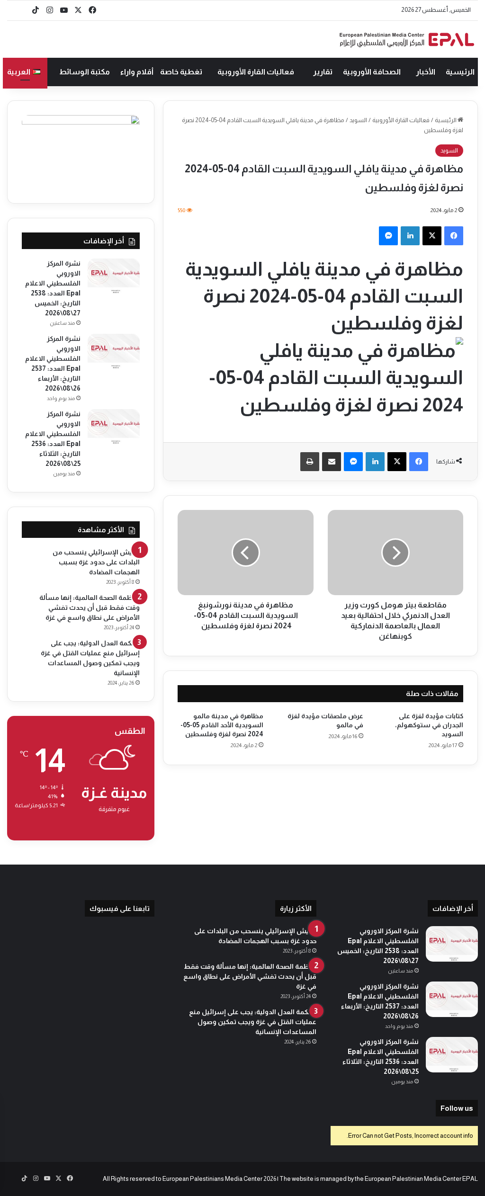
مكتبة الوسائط (84, 72)
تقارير (322, 72)
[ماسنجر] (388, 235)
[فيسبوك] (453, 235)
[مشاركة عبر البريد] (331, 461)
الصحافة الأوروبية (372, 72)
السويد (358, 120)
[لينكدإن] (410, 235)
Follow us (456, 1108)
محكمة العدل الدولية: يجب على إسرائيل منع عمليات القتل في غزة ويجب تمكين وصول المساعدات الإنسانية (252, 1021)
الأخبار (425, 72)
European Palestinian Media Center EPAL (421, 1178)
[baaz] (21, 10)
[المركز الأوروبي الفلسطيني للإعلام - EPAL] (407, 39)
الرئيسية (460, 72)
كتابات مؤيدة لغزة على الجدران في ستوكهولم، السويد (429, 725)
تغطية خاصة (181, 72)
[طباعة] (309, 461)
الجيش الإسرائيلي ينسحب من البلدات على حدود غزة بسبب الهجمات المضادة (96, 562)
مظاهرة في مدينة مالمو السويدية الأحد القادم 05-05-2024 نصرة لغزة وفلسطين (221, 725)
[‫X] (431, 235)
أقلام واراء (136, 72)
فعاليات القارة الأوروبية (255, 72)
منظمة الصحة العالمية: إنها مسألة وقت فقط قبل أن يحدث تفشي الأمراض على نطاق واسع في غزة (89, 607)
